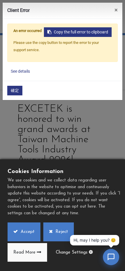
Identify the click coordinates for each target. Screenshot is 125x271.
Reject (61, 232)
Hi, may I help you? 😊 (95, 240)
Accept (27, 232)
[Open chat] (111, 257)
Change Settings (72, 252)
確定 (15, 90)
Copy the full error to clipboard (81, 32)
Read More (24, 252)
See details (20, 71)
